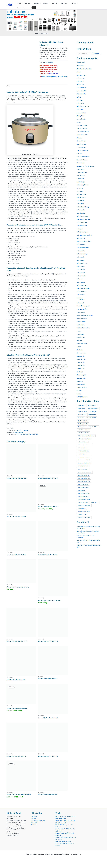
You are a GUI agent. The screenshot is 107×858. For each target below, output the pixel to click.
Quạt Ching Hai (81, 454)
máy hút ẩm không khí (83, 432)
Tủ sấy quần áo (94, 502)
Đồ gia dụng (80, 169)
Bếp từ (79, 97)
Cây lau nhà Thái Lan (83, 423)
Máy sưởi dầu (81, 269)
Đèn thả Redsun (82, 508)
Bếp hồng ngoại (81, 87)
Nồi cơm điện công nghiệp (85, 315)
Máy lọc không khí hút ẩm (84, 235)
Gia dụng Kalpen (82, 426)
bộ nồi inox (81, 417)
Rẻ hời (19, 3)
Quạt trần (80, 381)
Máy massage (81, 244)
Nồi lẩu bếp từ (81, 321)
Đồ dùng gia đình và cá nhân (85, 166)
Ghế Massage (81, 175)
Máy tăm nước (81, 276)
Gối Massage (81, 182)
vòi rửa (79, 394)
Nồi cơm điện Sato (82, 448)
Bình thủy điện (81, 119)
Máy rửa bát (80, 257)
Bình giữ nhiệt (81, 116)
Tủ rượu (79, 390)
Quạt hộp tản (81, 362)
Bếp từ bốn (80, 103)
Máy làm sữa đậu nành (83, 219)
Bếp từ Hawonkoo (92, 405)
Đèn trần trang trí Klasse (84, 511)
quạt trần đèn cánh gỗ (83, 475)
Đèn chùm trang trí (82, 150)
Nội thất (54, 3)
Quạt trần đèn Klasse (83, 484)
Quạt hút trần (81, 365)
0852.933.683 (54, 73)
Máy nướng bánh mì (83, 247)
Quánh (79, 346)
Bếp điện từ (80, 81)
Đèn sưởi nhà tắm (82, 160)
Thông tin (73, 3)
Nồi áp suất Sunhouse (83, 451)
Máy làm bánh (81, 213)
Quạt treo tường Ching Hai (84, 463)
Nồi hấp (82, 299)
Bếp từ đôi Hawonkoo (93, 408)
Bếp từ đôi (80, 109)
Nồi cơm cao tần (82, 309)
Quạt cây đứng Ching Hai (84, 457)
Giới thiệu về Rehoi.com (38, 820)
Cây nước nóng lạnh (83, 131)
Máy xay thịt (80, 294)
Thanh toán (34, 825)
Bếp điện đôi (81, 78)
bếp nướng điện (81, 91)
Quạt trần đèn (81, 384)
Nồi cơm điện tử (82, 318)
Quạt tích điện (81, 378)
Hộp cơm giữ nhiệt (82, 185)
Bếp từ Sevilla (81, 408)
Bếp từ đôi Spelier (82, 411)
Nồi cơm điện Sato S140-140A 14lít (27, 434)
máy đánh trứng (81, 194)
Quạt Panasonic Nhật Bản (84, 460)
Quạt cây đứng (81, 353)
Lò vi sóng (80, 191)
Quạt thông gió (81, 375)
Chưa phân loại (81, 141)
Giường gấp (80, 178)
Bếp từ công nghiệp (83, 106)
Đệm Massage (81, 147)
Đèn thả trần (80, 163)
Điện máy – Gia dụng (22, 430)
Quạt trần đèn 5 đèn (83, 469)
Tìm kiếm (96, 53)
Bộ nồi (79, 122)
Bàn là (79, 72)
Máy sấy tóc (80, 266)
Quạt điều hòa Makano (83, 496)
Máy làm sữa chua (82, 216)
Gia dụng (36, 3)
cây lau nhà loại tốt (91, 417)
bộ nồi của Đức (81, 414)
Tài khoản (34, 823)
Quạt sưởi (80, 372)
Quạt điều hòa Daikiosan (84, 493)
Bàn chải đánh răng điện (84, 69)
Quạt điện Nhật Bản (82, 502)
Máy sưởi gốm (81, 272)
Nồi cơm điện (49, 62)
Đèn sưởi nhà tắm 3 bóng (84, 505)
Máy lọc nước (81, 238)
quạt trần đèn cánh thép (84, 481)
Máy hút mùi (80, 210)
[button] (21, 3)
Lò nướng (80, 188)
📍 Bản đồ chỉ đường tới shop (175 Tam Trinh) (53, 76)
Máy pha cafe (81, 251)
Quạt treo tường (82, 387)
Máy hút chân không (83, 207)
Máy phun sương (82, 254)
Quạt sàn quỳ (81, 368)
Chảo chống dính (82, 134)
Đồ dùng (45, 3)
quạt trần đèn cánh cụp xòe (84, 472)
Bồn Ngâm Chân (82, 125)
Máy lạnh (79, 229)
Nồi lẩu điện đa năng (83, 328)
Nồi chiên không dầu (83, 306)
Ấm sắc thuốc (81, 62)
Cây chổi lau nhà (82, 128)
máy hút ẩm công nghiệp (84, 429)
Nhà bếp (27, 3)
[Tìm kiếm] (34, 7)
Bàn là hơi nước (81, 75)
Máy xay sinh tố (81, 291)
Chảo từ (79, 138)
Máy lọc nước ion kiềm (83, 241)
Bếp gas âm (80, 84)
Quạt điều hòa (81, 359)
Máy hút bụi (80, 203)
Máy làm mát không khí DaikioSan (86, 435)
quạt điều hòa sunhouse (84, 499)
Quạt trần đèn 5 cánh (83, 466)
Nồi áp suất (80, 303)
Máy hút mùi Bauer (93, 426)
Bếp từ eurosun (81, 113)
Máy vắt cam (81, 282)
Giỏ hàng (33, 818)
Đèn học (79, 153)
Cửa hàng (34, 816)
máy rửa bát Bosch (82, 442)
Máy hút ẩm (80, 200)
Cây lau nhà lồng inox (83, 420)
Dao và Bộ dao (81, 144)
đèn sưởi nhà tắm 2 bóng (84, 517)
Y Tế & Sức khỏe (82, 397)
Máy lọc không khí (82, 232)
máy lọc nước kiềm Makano (84, 438)
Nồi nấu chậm (81, 337)
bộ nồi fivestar (92, 414)
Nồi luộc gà (80, 334)
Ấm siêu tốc (80, 65)
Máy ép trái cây (81, 197)
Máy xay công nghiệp (83, 288)
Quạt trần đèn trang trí (83, 487)
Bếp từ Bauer (81, 405)
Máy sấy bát (80, 260)
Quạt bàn (79, 350)
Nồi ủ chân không (82, 343)
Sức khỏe (64, 3)
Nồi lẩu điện (80, 325)
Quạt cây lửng (81, 356)
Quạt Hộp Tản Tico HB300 (63, 841)
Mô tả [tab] (8, 86)
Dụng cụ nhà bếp (82, 172)
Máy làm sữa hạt (82, 222)
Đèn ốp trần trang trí (83, 156)
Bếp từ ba (80, 100)
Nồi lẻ (78, 331)
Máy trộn (79, 279)
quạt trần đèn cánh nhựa (84, 478)
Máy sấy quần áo (82, 263)
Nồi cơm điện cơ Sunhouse (84, 445)
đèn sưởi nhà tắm (82, 514)
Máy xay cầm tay (82, 285)
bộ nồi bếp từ (93, 411)
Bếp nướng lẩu (81, 94)
